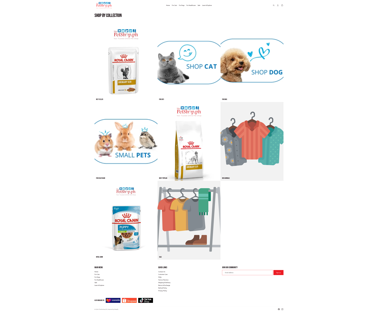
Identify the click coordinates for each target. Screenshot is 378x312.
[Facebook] (279, 309)
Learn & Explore (99, 285)
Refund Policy (162, 288)
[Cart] (282, 5)
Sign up (278, 272)
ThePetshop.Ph (103, 309)
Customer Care (163, 274)
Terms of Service (163, 280)
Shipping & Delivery (164, 282)
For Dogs (97, 277)
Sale (95, 282)
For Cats (97, 274)
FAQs (160, 277)
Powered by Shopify (113, 309)
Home (96, 271)
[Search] (273, 5)
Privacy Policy (162, 291)
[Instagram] (282, 309)
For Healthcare (99, 280)
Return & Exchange (164, 285)
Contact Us (161, 271)
